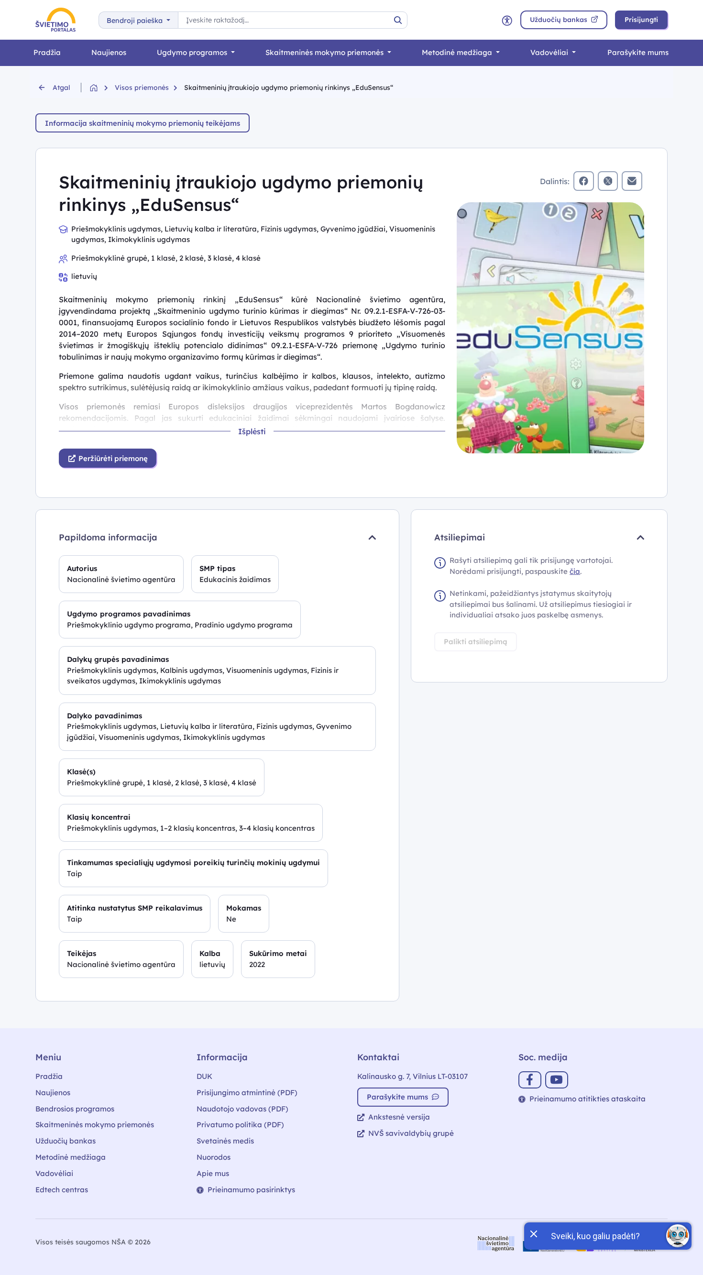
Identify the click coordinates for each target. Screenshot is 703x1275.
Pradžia (47, 52)
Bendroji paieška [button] (136, 20)
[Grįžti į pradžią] (102, 87)
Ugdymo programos (193, 52)
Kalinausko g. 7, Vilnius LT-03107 (412, 1076)
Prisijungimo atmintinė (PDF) (247, 1092)
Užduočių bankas (65, 1140)
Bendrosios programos (74, 1108)
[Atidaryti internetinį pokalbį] (677, 1235)
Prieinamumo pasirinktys (251, 1189)
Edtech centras (61, 1189)
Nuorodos (214, 1157)
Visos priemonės (142, 87)
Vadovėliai (550, 52)
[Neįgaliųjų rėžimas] (507, 20)
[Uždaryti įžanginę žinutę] (533, 1233)
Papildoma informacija (108, 537)
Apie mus (213, 1173)
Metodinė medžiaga (458, 52)
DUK (204, 1076)
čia (575, 571)
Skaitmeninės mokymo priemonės (325, 52)
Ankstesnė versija (399, 1116)
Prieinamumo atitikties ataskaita (587, 1098)
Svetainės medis (225, 1140)
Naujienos (108, 52)
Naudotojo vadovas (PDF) (242, 1108)
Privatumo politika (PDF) (240, 1124)
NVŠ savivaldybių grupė (411, 1133)
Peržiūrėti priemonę (112, 458)
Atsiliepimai (459, 537)
